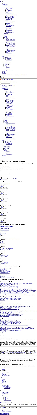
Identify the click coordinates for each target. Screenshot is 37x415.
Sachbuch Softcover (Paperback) (6, 226)
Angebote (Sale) (4, 71)
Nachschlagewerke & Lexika (10, 21)
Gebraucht (3, 176)
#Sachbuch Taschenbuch (4, 272)
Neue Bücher (4, 34)
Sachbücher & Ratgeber (9, 27)
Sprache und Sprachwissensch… (11, 54)
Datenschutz (6, 398)
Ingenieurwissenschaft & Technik (11, 14)
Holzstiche (29, 352)
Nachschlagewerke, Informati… (11, 50)
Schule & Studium (9, 28)
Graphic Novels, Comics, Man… (11, 44)
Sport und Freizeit (9, 53)
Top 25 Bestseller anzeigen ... (4, 228)
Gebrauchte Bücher (5, 4)
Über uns (5, 66)
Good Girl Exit (2, 234)
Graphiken (3, 352)
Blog (5, 65)
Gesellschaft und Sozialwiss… (10, 42)
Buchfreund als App (7, 64)
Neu (2, 177)
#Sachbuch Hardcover (3, 270)
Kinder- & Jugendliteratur (10, 16)
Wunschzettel (4, 73)
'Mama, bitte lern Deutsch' (4, 263)
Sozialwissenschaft (9, 29)
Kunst (7, 47)
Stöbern (1, 186)
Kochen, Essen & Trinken (10, 17)
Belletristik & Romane (9, 7)
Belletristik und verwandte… (10, 39)
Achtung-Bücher (4, 409)
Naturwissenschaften (9, 22)
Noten (24, 352)
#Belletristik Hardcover (3, 267)
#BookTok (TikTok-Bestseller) (5, 273)
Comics (7, 9)
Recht (7, 52)
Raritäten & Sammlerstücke (10, 25)
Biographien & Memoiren (10, 8)
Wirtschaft (7, 31)
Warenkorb (4, 72)
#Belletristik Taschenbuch (4, 269)
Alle (2, 175)
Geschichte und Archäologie (10, 41)
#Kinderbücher (2, 276)
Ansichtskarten (12, 352)
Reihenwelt (6, 37)
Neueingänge (6, 33)
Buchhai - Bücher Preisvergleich (7, 411)
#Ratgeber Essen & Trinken (4, 274)
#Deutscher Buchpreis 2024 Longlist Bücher (7, 277)
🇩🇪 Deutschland (3, 79)
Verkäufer (3, 56)
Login (1, 1)
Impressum (7, 67)
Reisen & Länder (8, 26)
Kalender (7, 15)
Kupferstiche (34, 352)
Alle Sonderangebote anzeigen (5, 183)
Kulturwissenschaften (9, 18)
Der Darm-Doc (2, 259)
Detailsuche (6, 5)
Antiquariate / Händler (7, 57)
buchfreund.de (2, 407)
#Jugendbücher (2, 275)
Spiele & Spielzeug (9, 30)
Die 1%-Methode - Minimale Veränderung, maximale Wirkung (9, 238)
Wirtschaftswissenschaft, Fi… (10, 55)
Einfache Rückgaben (7, 62)
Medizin (7, 49)
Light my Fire (2, 252)
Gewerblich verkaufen (7, 58)
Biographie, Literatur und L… (10, 40)
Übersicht (5, 35)
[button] (18, 76)
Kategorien (6, 38)
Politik (7, 24)
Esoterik (7, 11)
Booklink (3, 410)
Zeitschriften (7, 352)
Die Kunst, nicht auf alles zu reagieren (6, 249)
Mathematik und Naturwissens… (11, 48)
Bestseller (5, 36)
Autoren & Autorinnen (5, 372)
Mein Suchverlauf (12, 85)
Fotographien (21, 352)
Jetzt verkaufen (2, 369)
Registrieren (4, 1)
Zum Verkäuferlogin (5, 86)
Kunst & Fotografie (9, 19)
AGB (5, 397)
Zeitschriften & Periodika (10, 32)
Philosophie (8, 23)
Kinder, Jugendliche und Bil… (10, 46)
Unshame (1, 242)
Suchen (6, 179)
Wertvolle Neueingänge (5, 375)
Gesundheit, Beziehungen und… (11, 43)
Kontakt (7, 69)
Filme (7, 12)
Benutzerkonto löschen (9, 70)
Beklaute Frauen (2, 245)
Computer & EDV (9, 10)
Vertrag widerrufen (7, 63)
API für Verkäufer (9, 60)
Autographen (17, 352)
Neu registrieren (6, 85)
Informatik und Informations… (11, 45)
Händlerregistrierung (9, 59)
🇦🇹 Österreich (8, 79)
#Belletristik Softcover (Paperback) (5, 268)
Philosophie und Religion (10, 51)
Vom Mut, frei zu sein (3, 256)
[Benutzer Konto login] (0, 84)
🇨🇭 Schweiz (12, 79)
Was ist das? (15, 178)
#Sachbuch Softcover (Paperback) (5, 271)
